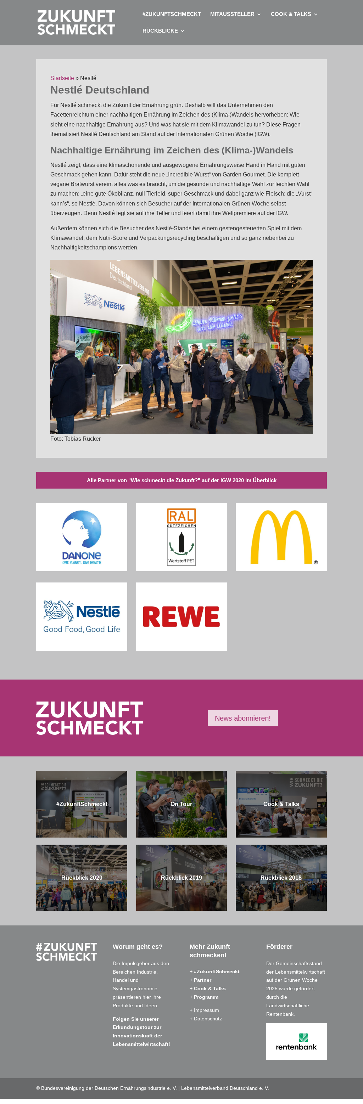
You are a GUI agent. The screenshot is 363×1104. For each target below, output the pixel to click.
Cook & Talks (291, 14)
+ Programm (204, 997)
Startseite (62, 78)
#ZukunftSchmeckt (172, 14)
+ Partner (200, 980)
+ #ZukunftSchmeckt (215, 971)
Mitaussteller (232, 14)
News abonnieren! (243, 718)
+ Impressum (204, 1010)
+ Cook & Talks (208, 988)
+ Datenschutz (206, 1018)
